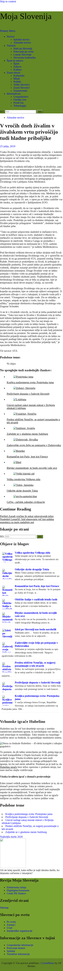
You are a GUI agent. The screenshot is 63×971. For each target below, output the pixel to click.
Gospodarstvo (20, 96)
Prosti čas (18, 102)
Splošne (11, 951)
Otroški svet (19, 99)
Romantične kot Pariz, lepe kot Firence (37, 586)
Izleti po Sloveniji (22, 48)
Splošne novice (21, 39)
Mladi (16, 78)
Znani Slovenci (21, 87)
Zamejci (11, 924)
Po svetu (11, 921)
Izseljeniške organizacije (19, 930)
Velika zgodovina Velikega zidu (32, 552)
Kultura (17, 69)
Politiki (17, 81)
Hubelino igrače (8, 767)
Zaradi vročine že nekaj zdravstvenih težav (27, 516)
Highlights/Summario (18, 890)
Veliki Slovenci (21, 84)
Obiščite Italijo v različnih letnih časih (36, 599)
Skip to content (8, 1)
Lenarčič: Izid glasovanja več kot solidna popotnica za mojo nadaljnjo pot (27, 521)
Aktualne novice (22, 42)
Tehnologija (19, 105)
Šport (16, 63)
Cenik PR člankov (16, 893)
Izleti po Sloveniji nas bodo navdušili (35, 629)
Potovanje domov (16, 948)
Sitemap (4, 907)
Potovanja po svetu (23, 51)
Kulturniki (18, 75)
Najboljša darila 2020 (11, 836)
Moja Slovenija (26, 16)
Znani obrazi (13, 72)
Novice (10, 36)
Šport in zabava (15, 60)
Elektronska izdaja (16, 887)
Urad (9, 927)
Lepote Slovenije (22, 54)
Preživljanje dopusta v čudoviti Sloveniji (37, 682)
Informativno (13, 93)
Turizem (11, 45)
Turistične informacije (18, 954)
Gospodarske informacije (20, 945)
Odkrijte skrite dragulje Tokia (32, 569)
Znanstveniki (20, 90)
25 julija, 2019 (7, 146)
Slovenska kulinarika (24, 57)
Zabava (17, 66)
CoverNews (47, 963)
